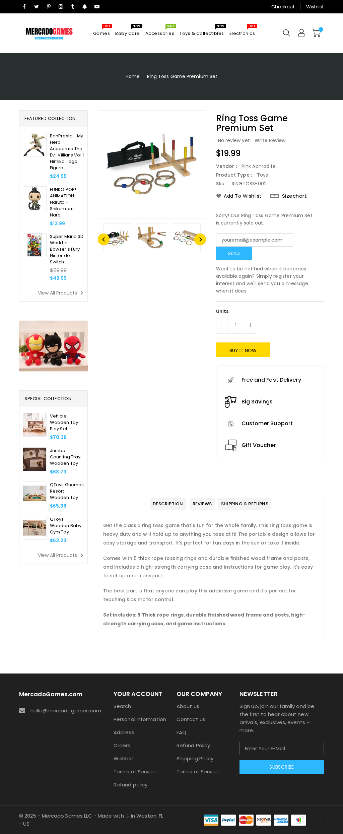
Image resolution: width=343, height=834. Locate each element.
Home (133, 76)
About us (188, 706)
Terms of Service (135, 771)
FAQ (181, 732)
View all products (62, 293)
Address (124, 732)
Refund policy (130, 784)
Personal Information (140, 719)
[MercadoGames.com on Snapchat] (85, 7)
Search (122, 706)
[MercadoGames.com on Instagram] (61, 7)
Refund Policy (193, 745)
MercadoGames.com (51, 694)
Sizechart (294, 196)
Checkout (283, 6)
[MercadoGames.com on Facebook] (24, 7)
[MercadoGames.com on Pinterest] (49, 7)
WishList (124, 758)
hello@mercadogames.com (59, 710)
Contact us (191, 719)
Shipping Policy (195, 758)
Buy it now (243, 350)
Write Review (270, 140)
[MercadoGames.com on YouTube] (97, 7)
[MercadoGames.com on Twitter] (36, 7)
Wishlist (315, 6)
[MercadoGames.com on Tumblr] (73, 7)
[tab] (168, 504)
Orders (122, 745)
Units (222, 311)
